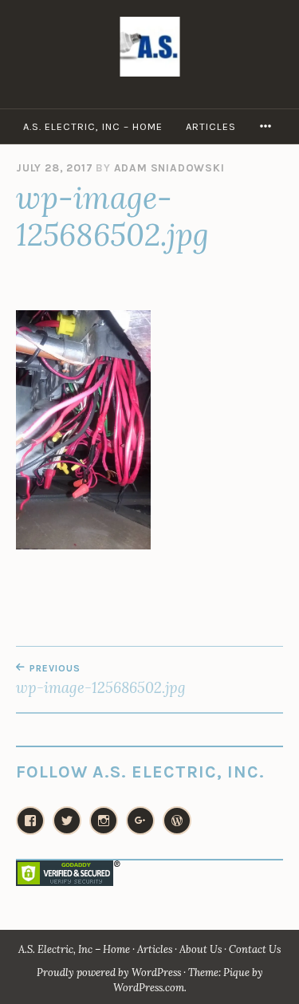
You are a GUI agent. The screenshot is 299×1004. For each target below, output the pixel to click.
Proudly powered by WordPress (109, 972)
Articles (211, 126)
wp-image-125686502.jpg (101, 679)
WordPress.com (148, 987)
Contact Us (255, 949)
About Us (200, 949)
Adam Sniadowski (169, 168)
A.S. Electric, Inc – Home (93, 126)
